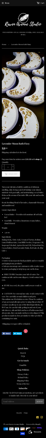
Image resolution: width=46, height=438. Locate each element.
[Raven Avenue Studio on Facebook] (37, 417)
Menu (7, 3)
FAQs (23, 356)
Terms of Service (23, 384)
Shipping (5, 152)
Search (23, 353)
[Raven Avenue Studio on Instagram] (41, 417)
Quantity (5, 162)
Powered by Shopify (33, 424)
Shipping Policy (23, 380)
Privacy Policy (23, 374)
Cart (42, 3)
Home (4, 44)
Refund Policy (23, 377)
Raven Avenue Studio (16, 424)
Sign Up (40, 401)
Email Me (23, 365)
